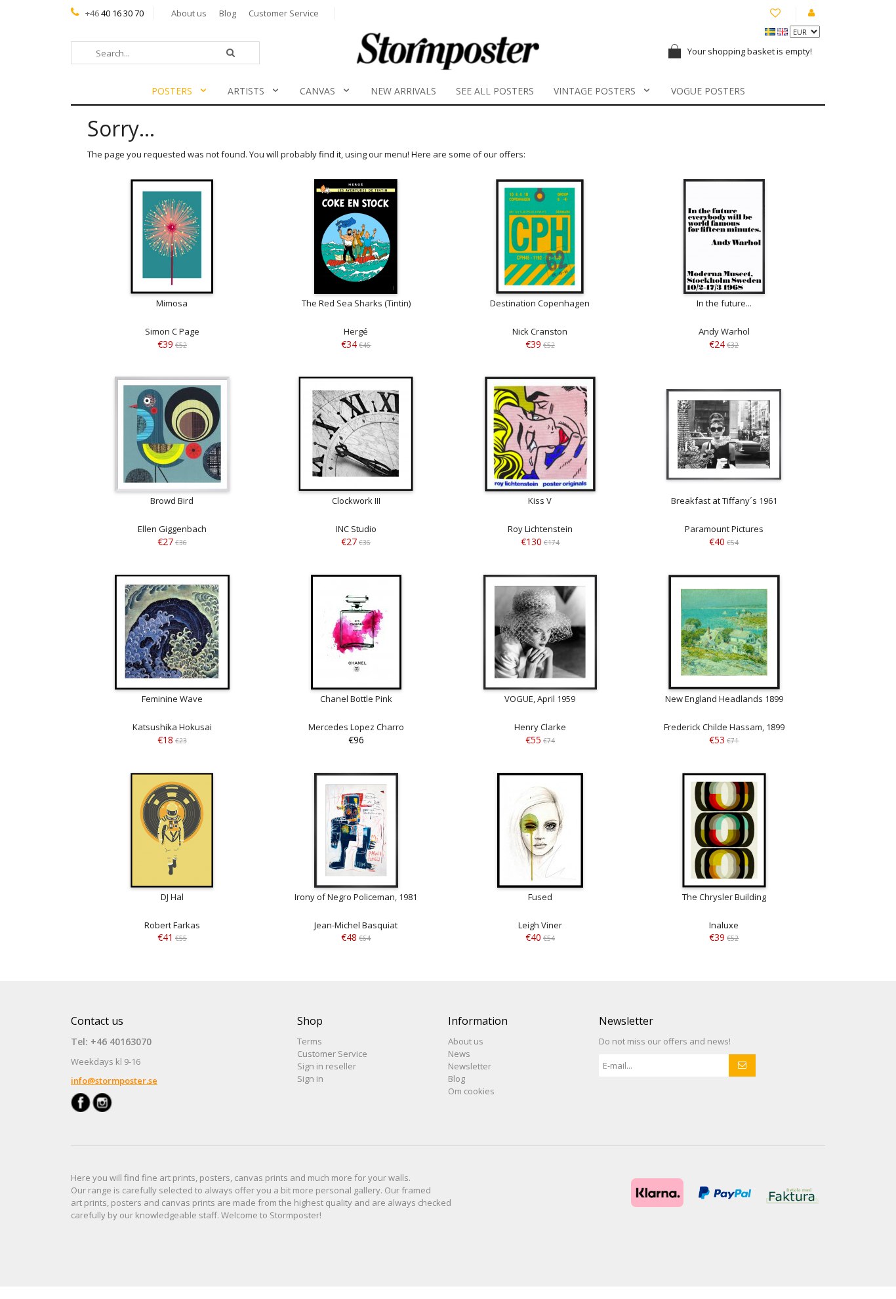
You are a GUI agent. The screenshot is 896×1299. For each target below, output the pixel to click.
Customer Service (284, 13)
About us (189, 13)
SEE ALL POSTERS (495, 91)
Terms (309, 1041)
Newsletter (469, 1066)
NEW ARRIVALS (403, 91)
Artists (246, 91)
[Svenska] (771, 31)
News (459, 1054)
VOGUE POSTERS (708, 91)
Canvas (317, 91)
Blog (227, 13)
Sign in (310, 1078)
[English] (783, 31)
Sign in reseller (326, 1066)
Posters (172, 91)
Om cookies (471, 1091)
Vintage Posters (595, 91)
